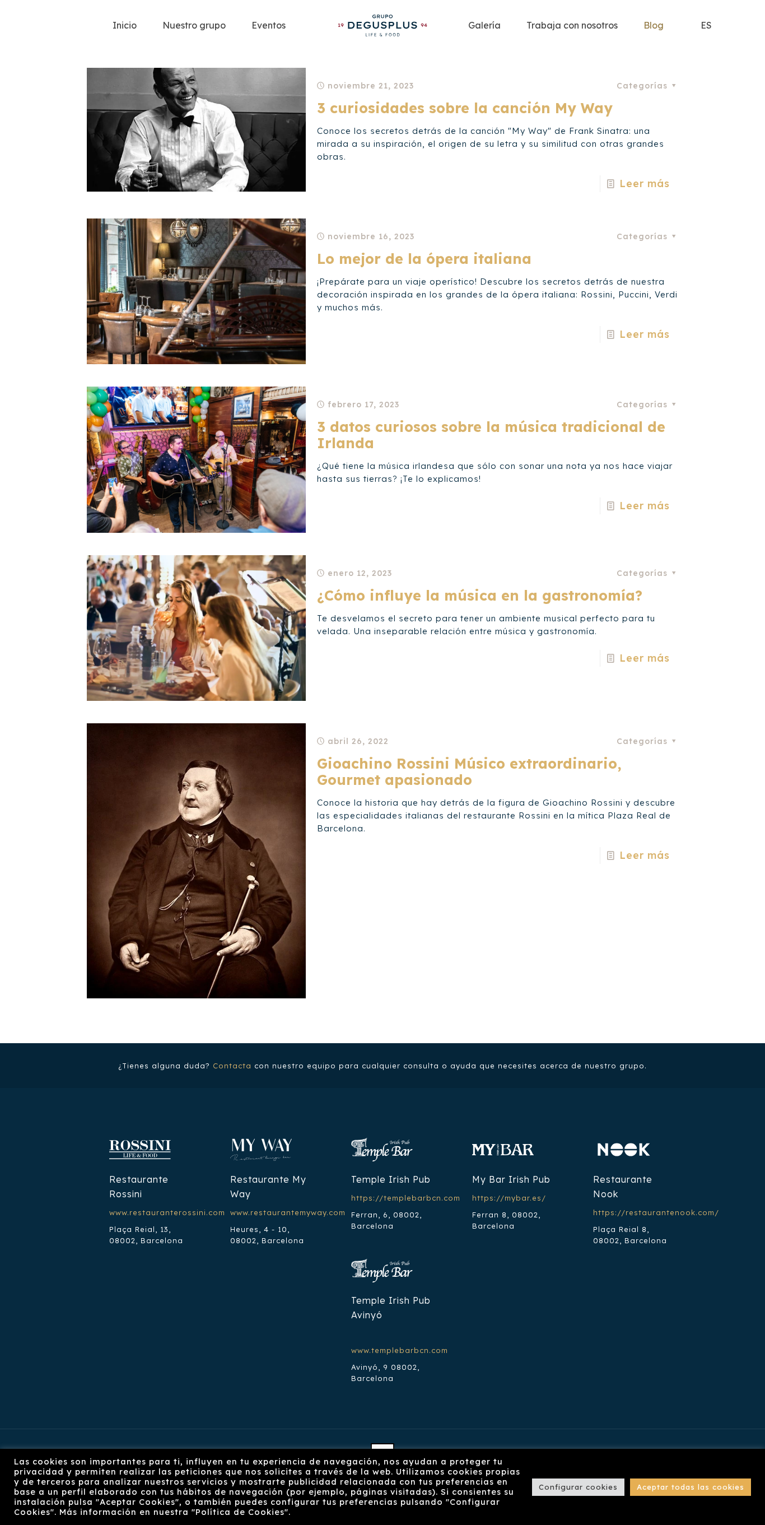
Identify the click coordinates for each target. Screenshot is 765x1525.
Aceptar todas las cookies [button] (690, 1486)
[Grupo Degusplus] (382, 25)
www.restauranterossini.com (167, 1212)
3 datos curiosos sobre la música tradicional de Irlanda (491, 435)
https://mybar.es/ (509, 1197)
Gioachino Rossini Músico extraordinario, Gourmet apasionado (469, 771)
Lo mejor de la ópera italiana (424, 258)
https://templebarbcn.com (405, 1197)
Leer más (644, 183)
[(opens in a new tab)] (196, 628)
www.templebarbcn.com (399, 1350)
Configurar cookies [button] (578, 1486)
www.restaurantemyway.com (288, 1212)
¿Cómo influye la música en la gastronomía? (479, 595)
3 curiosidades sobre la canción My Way (465, 108)
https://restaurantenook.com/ (656, 1212)
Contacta (232, 1065)
